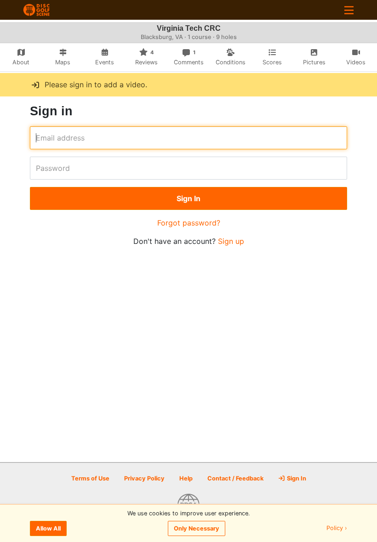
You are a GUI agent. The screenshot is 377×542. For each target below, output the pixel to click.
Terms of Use (90, 478)
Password (39, 168)
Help (186, 478)
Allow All (48, 528)
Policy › (336, 528)
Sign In (296, 478)
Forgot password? (188, 222)
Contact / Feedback (235, 478)
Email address (39, 137)
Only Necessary (196, 528)
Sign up (231, 241)
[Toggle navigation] (349, 10)
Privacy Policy (144, 478)
